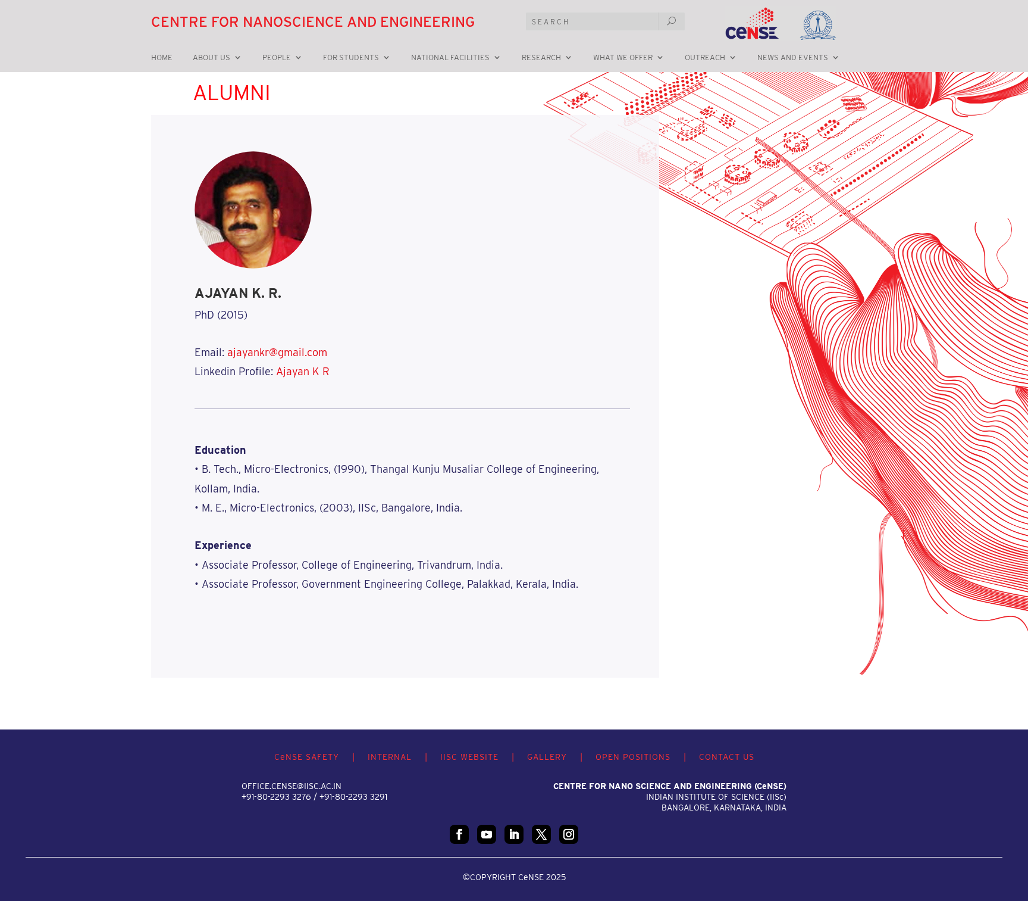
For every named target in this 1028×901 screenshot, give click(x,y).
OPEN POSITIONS (633, 757)
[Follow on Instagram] (568, 834)
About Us (211, 58)
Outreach (705, 58)
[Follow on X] (541, 834)
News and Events (792, 58)
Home (162, 58)
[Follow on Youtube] (486, 834)
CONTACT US (726, 757)
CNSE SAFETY (306, 757)
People (276, 58)
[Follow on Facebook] (459, 834)
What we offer (623, 58)
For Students (351, 58)
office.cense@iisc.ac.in (291, 786)
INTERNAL (390, 757)
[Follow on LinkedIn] (514, 834)
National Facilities (450, 58)
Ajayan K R (303, 371)
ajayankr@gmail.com (277, 352)
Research (541, 58)
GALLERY (547, 757)
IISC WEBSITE (469, 757)
